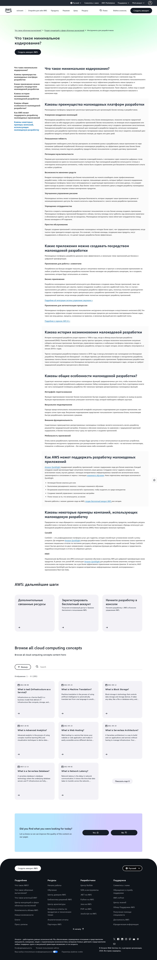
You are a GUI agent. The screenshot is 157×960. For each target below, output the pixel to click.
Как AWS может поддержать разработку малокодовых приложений (27, 115)
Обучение (52, 890)
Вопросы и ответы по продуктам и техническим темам (59, 912)
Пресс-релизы (21, 924)
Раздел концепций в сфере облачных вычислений (64, 30)
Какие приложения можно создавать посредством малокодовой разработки (27, 86)
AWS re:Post (118, 898)
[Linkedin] (122, 939)
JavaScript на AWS (88, 913)
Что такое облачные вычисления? (28, 30)
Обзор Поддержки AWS (124, 907)
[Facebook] (118, 939)
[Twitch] (130, 939)
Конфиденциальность (23, 948)
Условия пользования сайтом (47, 948)
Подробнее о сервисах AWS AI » (57, 321)
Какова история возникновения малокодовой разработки (26, 96)
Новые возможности (24, 915)
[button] (37, 10)
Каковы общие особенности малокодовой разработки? (27, 106)
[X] (114, 939)
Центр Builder (86, 885)
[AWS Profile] (150, 3)
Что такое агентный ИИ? (26, 898)
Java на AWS (86, 904)
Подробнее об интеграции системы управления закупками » (69, 300)
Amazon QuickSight (53, 467)
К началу (77, 929)
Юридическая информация (125, 924)
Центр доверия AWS (57, 894)
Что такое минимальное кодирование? (25, 68)
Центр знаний (119, 902)
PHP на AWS (86, 909)
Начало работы (54, 885)
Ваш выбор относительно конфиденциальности (33, 952)
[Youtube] (134, 939)
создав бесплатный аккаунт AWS (98, 501)
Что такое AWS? (22, 885)
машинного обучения (95, 475)
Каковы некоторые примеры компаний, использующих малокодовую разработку (26, 126)
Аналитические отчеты (58, 919)
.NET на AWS (86, 894)
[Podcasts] (138, 939)
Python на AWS (87, 899)
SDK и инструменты (89, 890)
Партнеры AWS (54, 924)
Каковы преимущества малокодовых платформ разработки (25, 77)
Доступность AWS (121, 919)
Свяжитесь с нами (121, 885)
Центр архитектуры (56, 904)
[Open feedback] (154, 480)
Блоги (17, 919)
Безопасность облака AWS (26, 910)
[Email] (114, 944)
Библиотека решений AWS (60, 899)
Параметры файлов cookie (72, 952)
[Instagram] (126, 939)
